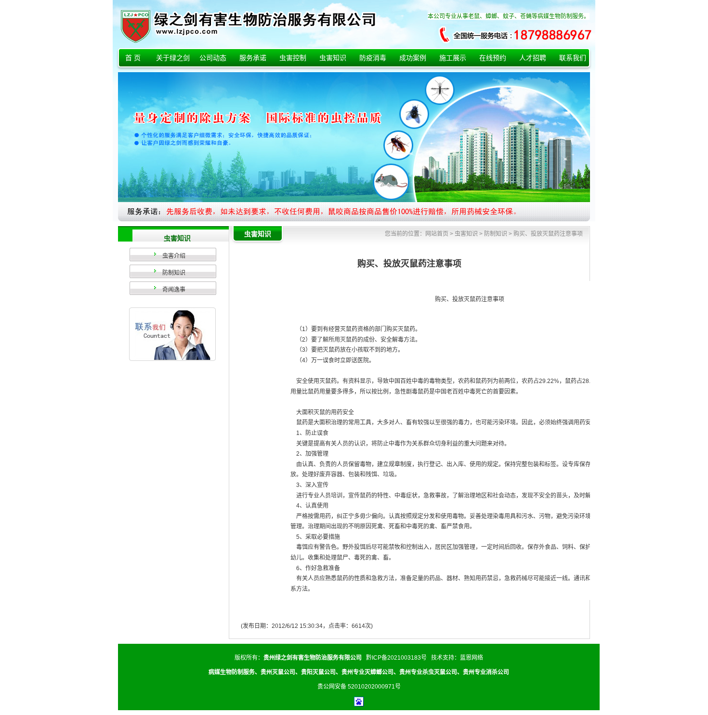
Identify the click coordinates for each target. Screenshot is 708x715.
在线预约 (492, 58)
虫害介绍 (173, 256)
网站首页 (436, 233)
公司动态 (212, 58)
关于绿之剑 (173, 58)
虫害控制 (292, 58)
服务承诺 (252, 58)
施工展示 (452, 58)
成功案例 (412, 58)
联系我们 (572, 58)
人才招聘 (532, 58)
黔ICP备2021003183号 (396, 657)
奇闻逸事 (173, 289)
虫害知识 (332, 58)
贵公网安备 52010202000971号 (359, 686)
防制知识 (173, 272)
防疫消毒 (372, 58)
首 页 (133, 58)
